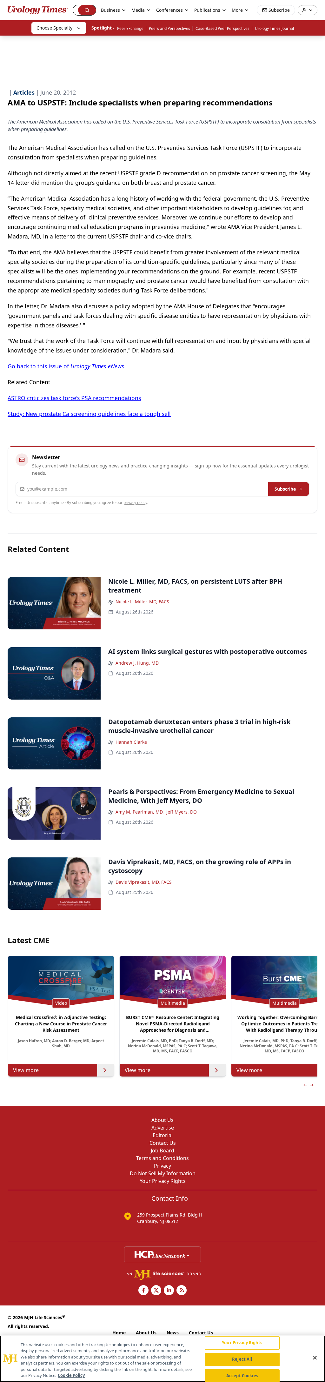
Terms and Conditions (162, 1158)
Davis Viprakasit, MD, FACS (144, 882)
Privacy (162, 1165)
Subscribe (285, 489)
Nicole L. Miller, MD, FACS (142, 602)
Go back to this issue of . (67, 366)
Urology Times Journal (274, 28)
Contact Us (162, 1142)
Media (138, 10)
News (173, 1333)
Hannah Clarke (131, 742)
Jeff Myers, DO (181, 812)
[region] (162, 1358)
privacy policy (135, 502)
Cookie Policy (71, 1375)
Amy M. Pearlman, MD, (140, 812)
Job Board (162, 1150)
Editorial (163, 1135)
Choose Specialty (54, 28)
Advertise (162, 1127)
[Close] (315, 1358)
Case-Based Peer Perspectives (222, 28)
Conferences (169, 10)
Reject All (242, 1359)
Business (110, 10)
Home (119, 1333)
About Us (162, 1120)
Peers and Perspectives (169, 28)
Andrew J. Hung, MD (137, 663)
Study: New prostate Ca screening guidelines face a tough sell (89, 414)
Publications (207, 10)
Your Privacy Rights (163, 1180)
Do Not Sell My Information (163, 1173)
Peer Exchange (130, 28)
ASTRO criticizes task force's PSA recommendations (74, 398)
